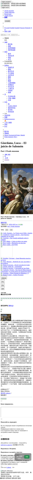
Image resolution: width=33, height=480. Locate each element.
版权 (19, 478)
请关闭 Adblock (6, 393)
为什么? (11, 305)
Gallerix (9, 467)
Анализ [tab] (6, 159)
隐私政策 (15, 478)
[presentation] (18, 161)
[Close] (19, 35)
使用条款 (8, 478)
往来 (17, 476)
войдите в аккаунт (6, 445)
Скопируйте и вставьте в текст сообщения (14, 462)
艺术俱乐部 (8, 62)
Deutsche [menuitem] (27, 28)
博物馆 (6, 39)
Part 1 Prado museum (13, 226)
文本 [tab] (6, 158)
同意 (27, 456)
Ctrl (7, 230)
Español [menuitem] (17, 28)
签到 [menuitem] (5, 31)
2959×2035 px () (16, 224)
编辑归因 (4, 222)
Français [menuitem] (22, 28)
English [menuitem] (12, 28)
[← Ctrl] (9, 244)
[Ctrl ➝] (16, 260)
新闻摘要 (7, 21)
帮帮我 (3, 476)
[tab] (7, 154)
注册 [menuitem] (9, 31)
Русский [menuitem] (7, 28)
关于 (14, 476)
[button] (9, 10)
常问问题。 (9, 476)
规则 (3, 478)
